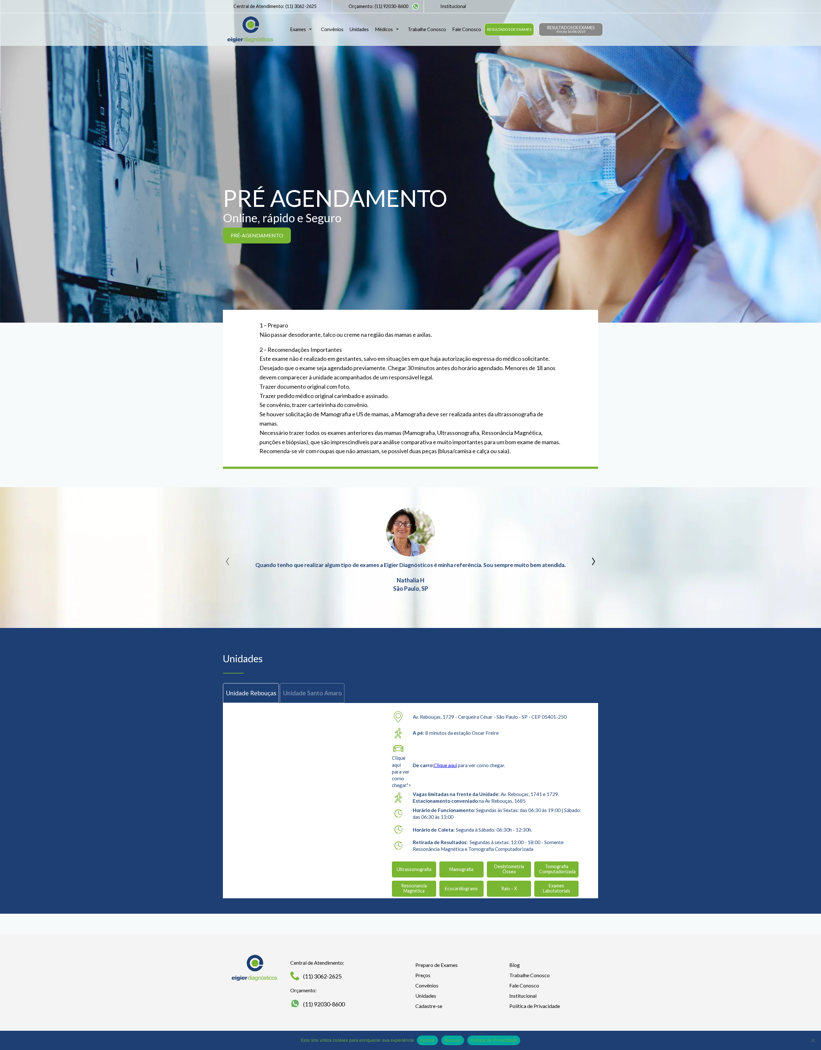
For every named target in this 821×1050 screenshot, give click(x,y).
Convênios (332, 29)
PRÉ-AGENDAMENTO (257, 235)
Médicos (384, 29)
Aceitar (427, 1040)
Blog (514, 965)
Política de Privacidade (534, 1006)
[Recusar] (813, 1040)
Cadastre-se (428, 1006)
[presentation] (227, 559)
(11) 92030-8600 (391, 6)
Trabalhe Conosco (427, 29)
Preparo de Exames (436, 965)
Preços (422, 975)
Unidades (359, 29)
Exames (298, 29)
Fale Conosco (466, 29)
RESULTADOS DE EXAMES (509, 29)
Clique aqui (445, 765)
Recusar (452, 1040)
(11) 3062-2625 (301, 6)
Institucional (453, 6)
